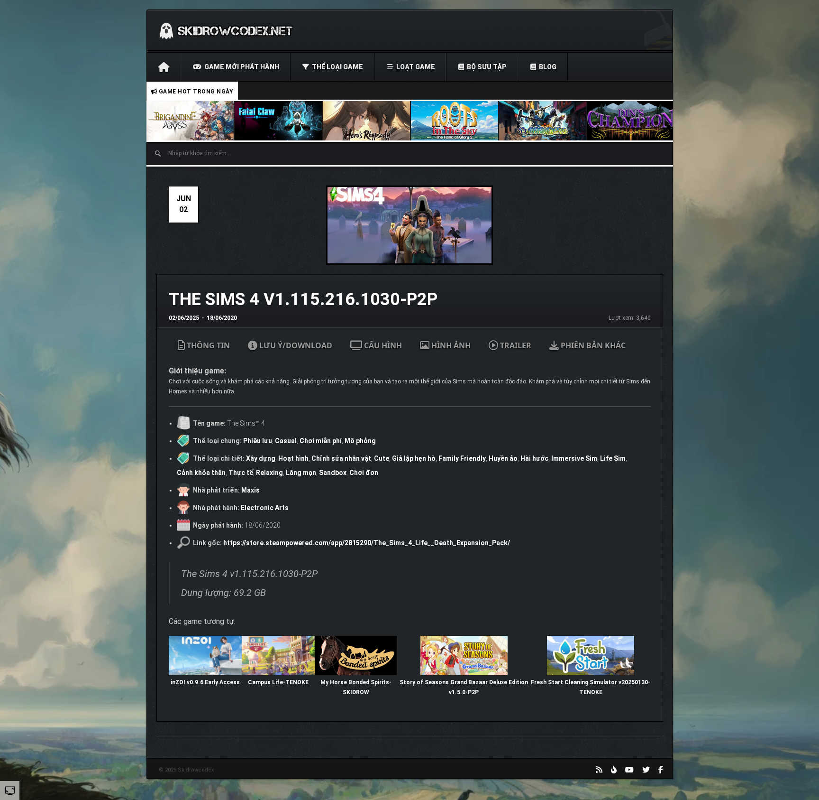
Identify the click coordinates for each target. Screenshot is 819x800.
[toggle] (10, 790)
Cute (381, 458)
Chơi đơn (363, 472)
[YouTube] (629, 769)
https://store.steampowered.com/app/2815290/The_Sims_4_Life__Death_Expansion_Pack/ (366, 543)
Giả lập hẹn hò (414, 458)
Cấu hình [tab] (382, 345)
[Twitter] (646, 769)
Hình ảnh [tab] (450, 345)
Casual (286, 441)
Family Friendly (462, 458)
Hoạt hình (293, 458)
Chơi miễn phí (321, 441)
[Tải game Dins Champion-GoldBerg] (631, 120)
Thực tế (240, 472)
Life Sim (613, 458)
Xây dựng (260, 458)
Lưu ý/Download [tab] (294, 345)
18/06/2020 (222, 318)
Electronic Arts (265, 508)
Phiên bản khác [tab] (592, 345)
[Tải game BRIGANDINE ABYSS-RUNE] (190, 120)
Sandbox (332, 472)
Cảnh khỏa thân (201, 472)
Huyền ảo (503, 458)
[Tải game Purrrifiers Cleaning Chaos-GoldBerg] (543, 120)
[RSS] (599, 769)
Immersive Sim (574, 458)
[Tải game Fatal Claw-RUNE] (279, 120)
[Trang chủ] (163, 67)
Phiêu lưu (257, 441)
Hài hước (534, 458)
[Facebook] (660, 769)
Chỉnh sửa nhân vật (341, 458)
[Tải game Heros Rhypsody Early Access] (367, 120)
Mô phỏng (360, 441)
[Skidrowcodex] (225, 30)
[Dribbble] (614, 769)
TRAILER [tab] (514, 345)
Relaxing (269, 472)
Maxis (250, 490)
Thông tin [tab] (207, 345)
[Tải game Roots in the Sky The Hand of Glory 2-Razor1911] (455, 120)
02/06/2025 (184, 318)
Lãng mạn (301, 472)
